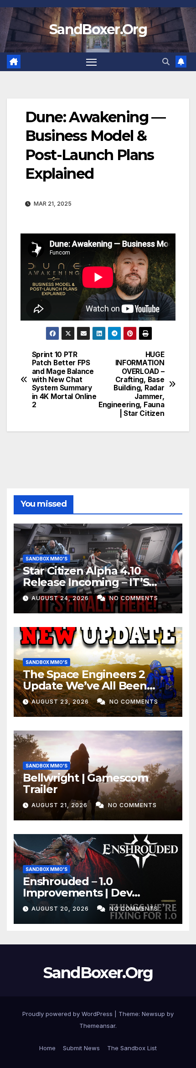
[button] (166, 61)
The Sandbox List (132, 1048)
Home (47, 1048)
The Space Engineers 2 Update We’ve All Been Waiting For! (85, 686)
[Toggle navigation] (92, 62)
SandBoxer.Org (98, 29)
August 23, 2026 (61, 701)
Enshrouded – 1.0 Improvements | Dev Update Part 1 (77, 893)
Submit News (81, 1048)
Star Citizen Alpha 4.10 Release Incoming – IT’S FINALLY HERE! (86, 582)
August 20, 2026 (61, 908)
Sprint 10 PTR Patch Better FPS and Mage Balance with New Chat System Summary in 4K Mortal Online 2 (64, 380)
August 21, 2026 (60, 805)
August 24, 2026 (61, 598)
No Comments (133, 598)
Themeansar (97, 1025)
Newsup (153, 1013)
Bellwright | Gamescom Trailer (85, 783)
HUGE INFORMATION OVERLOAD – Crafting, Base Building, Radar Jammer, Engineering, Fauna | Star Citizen (131, 384)
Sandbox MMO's (46, 558)
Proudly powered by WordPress (68, 1013)
